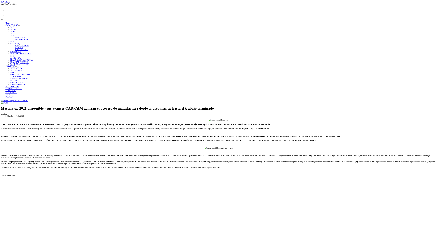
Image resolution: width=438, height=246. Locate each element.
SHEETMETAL (21, 37)
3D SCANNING (16, 76)
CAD (12, 27)
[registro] (4, 103)
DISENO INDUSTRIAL (19, 78)
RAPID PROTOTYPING (19, 64)
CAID (12, 31)
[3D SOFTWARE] (19, 25)
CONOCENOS (11, 93)
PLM (12, 72)
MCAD (13, 29)
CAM (12, 35)
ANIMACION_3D (17, 82)
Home (7, 23)
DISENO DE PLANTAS (19, 85)
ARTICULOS (10, 91)
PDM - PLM (14, 41)
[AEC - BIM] (20, 44)
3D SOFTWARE (11, 25)
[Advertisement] (69, 194)
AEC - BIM (14, 44)
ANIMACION (15, 52)
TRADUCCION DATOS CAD (21, 60)
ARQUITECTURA (22, 46)
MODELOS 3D (16, 68)
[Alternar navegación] (2, 19)
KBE (12, 56)
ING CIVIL (19, 48)
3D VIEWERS (15, 58)
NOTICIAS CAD (12, 87)
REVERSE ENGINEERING (20, 54)
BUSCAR (9, 97)
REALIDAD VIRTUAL (19, 62)
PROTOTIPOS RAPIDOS (20, 74)
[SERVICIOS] (16, 66)
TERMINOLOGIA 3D (13, 89)
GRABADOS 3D (21, 39)
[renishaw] (14, 101)
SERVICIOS (10, 66)
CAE (12, 33)
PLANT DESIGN (21, 50)
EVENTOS (9, 95)
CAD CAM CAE (16, 70)
